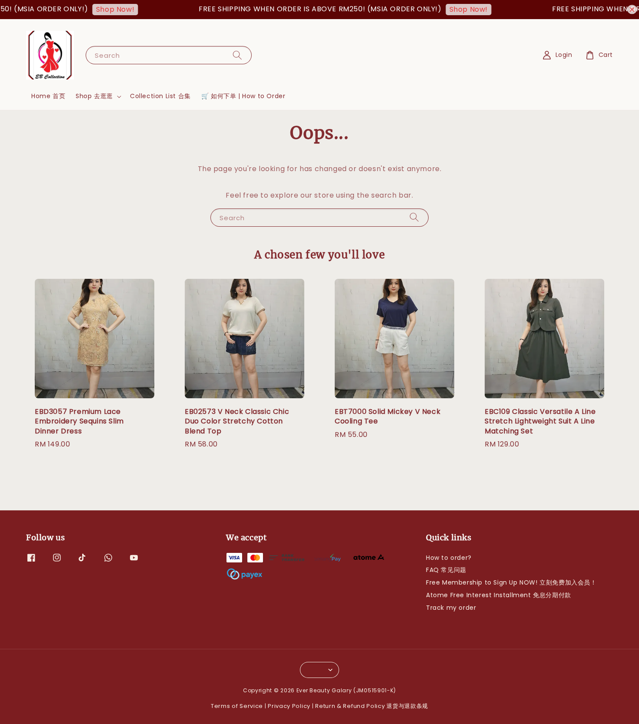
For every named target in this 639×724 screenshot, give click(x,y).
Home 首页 (48, 96)
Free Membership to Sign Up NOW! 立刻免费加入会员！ (511, 582)
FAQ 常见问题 (446, 569)
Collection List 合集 (160, 96)
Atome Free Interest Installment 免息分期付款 (498, 595)
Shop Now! (105, 9)
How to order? (449, 558)
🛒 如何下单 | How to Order (243, 96)
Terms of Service (237, 706)
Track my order (451, 607)
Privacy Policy (289, 706)
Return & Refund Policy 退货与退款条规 (371, 706)
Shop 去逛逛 (94, 96)
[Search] (237, 54)
